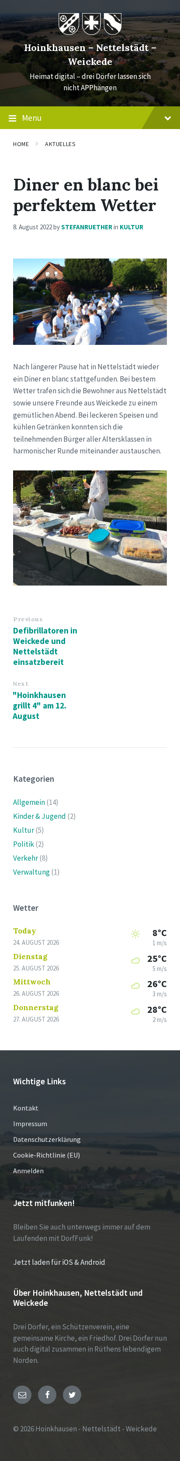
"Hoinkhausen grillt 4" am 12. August (39, 705)
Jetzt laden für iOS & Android (59, 1262)
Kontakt (25, 1107)
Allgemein (29, 802)
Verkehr (25, 858)
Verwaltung (31, 872)
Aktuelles (60, 144)
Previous (27, 619)
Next (20, 684)
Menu (32, 117)
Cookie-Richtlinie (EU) (46, 1155)
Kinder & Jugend (39, 816)
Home (21, 144)
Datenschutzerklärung (47, 1139)
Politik (23, 844)
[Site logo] (90, 32)
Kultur (131, 227)
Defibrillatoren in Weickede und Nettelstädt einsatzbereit (45, 646)
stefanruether (86, 227)
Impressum (30, 1123)
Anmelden (28, 1170)
